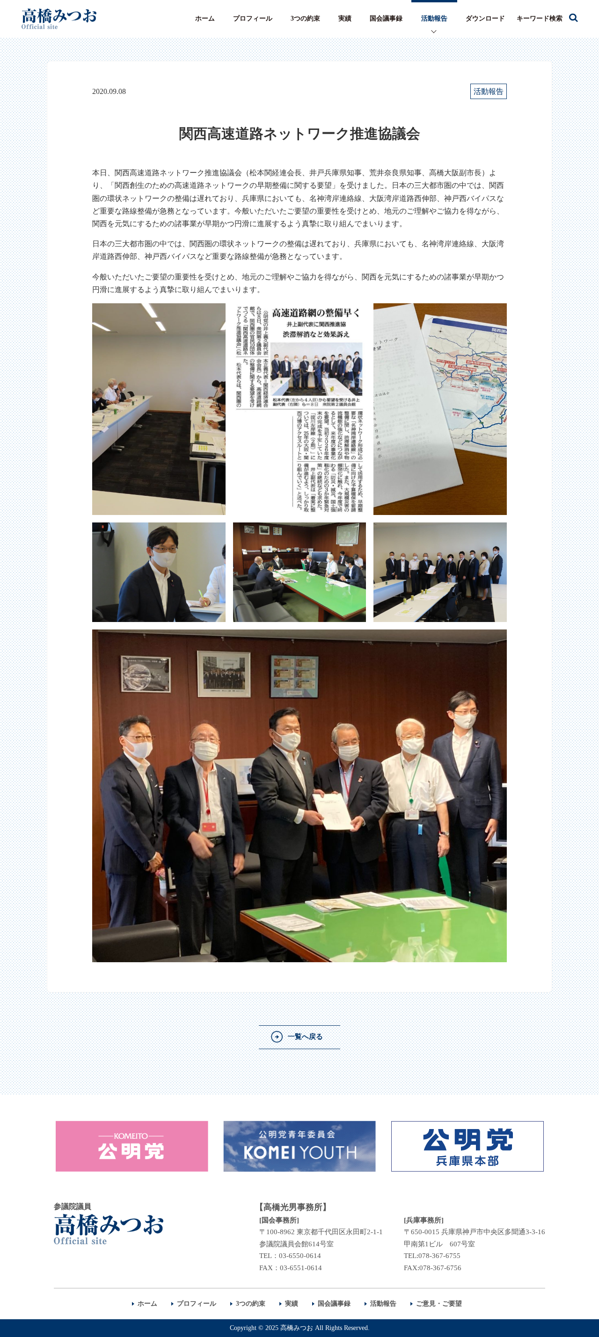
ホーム (205, 18)
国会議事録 (386, 18)
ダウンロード (485, 18)
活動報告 (434, 18)
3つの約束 (305, 18)
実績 (344, 18)
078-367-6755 (439, 1255)
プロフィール (252, 18)
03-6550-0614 (300, 1255)
